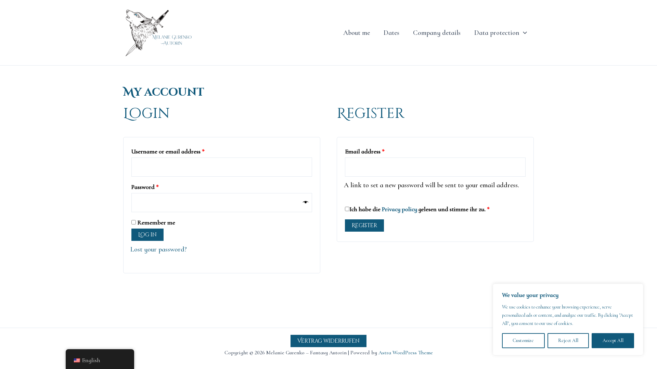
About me (356, 33)
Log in (147, 234)
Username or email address (179, 150)
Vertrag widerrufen (328, 341)
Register (364, 225)
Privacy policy (399, 209)
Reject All (568, 340)
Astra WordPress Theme (405, 352)
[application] (523, 32)
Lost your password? (158, 249)
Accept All (613, 340)
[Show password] (305, 203)
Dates (391, 33)
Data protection (496, 33)
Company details (437, 33)
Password (156, 186)
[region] (568, 319)
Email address (376, 150)
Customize (523, 340)
